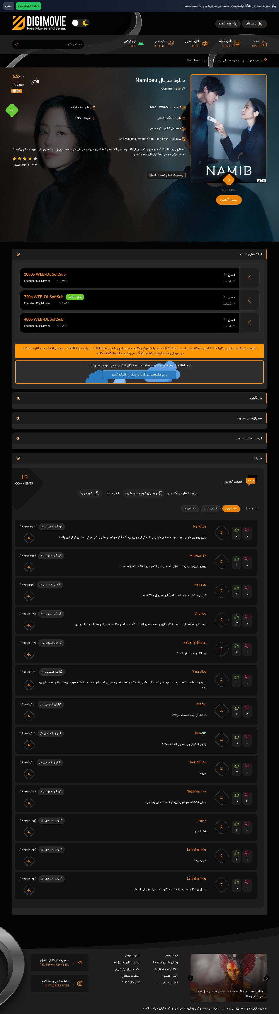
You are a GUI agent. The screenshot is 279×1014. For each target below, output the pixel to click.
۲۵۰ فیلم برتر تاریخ (166, 969)
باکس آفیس (170, 976)
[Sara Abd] (221, 679)
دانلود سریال (231, 61)
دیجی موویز (254, 61)
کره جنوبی (155, 128)
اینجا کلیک (112, 353)
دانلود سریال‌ (132, 956)
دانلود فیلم (171, 956)
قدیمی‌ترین (210, 509)
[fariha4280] (221, 768)
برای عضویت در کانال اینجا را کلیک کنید (139, 374)
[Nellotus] (221, 532)
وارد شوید (225, 24)
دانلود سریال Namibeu (201, 61)
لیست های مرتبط (249, 438)
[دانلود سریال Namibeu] (228, 129)
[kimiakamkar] (221, 855)
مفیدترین (190, 509)
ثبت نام (251, 24)
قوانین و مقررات (168, 983)
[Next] (267, 978)
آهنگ (170, 118)
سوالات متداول (131, 976)
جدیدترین (231, 509)
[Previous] (190, 978)
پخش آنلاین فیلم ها (165, 962)
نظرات (257, 458)
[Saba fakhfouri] (221, 649)
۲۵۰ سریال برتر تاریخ (127, 969)
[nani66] (221, 826)
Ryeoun (141, 139)
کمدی (161, 118)
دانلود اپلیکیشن (28, 6)
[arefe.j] (221, 710)
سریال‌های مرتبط (249, 418)
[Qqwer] (221, 739)
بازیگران (256, 398)
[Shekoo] (221, 620)
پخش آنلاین (228, 200)
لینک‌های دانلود (250, 254)
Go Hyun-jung (127, 139)
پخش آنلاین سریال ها (127, 962)
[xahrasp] (221, 590)
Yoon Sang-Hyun (157, 139)
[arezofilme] (221, 797)
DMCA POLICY (130, 983)
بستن (8, 6)
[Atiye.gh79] (221, 561)
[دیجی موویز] (39, 33)
